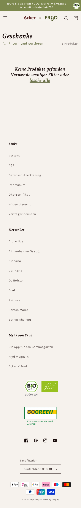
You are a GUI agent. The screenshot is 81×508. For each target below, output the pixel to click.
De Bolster (16, 280)
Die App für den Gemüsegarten (31, 347)
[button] (5, 18)
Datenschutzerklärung (25, 175)
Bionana (15, 261)
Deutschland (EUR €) (38, 469)
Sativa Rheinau (20, 320)
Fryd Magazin (19, 356)
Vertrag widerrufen (22, 214)
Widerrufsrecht (20, 204)
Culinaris (15, 271)
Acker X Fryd (18, 366)
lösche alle (40, 80)
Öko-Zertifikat (19, 194)
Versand (15, 155)
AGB (12, 165)
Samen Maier (18, 310)
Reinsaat (15, 300)
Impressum (17, 185)
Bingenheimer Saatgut (25, 251)
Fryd (12, 290)
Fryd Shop (35, 499)
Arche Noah (17, 241)
